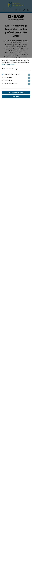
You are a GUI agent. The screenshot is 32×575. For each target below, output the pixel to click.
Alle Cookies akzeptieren (16, 92)
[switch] (3, 77)
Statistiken (8, 77)
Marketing (8, 80)
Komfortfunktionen (11, 83)
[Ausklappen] (29, 74)
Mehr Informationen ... (9, 64)
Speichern (16, 96)
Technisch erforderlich (12, 74)
